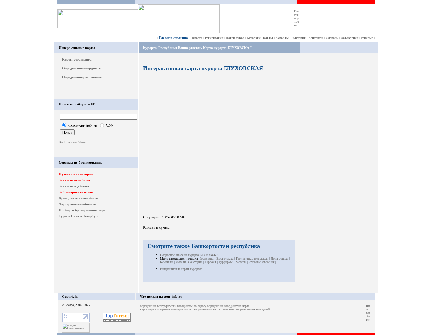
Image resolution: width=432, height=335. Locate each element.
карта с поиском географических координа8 (241, 309)
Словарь (332, 37)
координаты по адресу (191, 306)
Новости (196, 37)
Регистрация (214, 37)
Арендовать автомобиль (78, 198)
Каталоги (254, 37)
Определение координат (81, 68)
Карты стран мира (77, 59)
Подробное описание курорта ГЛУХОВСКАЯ (190, 255)
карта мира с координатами (158, 309)
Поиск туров (235, 37)
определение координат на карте (228, 306)
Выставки (298, 37)
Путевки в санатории (76, 174)
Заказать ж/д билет (74, 186)
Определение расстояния (82, 77)
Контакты (315, 37)
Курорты (282, 37)
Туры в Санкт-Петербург (79, 216)
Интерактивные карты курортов (181, 269)
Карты (268, 37)
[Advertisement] (339, 152)
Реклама (367, 37)
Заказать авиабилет (74, 180)
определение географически (158, 306)
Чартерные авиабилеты (78, 204)
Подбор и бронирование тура (82, 210)
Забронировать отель (76, 192)
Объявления (349, 37)
